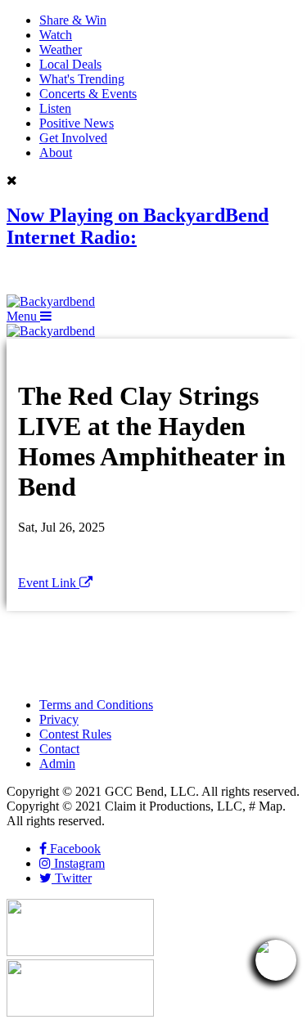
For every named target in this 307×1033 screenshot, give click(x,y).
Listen (55, 108)
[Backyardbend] (51, 301)
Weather (60, 49)
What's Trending (81, 79)
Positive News (76, 123)
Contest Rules (75, 734)
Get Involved (73, 138)
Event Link (48, 583)
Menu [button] (23, 316)
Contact (59, 749)
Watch (55, 35)
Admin (57, 763)
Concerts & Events (88, 94)
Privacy (59, 719)
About (55, 152)
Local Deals (70, 64)
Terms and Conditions (96, 705)
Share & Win (72, 20)
